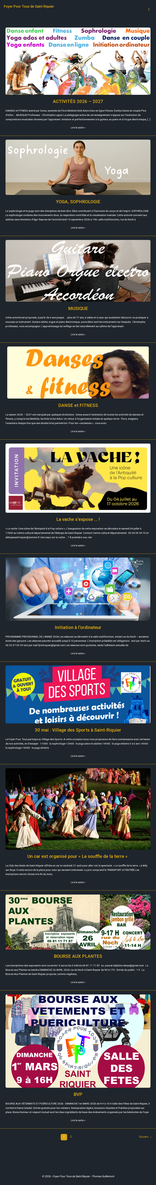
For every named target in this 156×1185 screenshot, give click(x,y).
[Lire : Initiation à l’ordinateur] (78, 589)
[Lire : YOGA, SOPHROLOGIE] (78, 167)
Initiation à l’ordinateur (78, 627)
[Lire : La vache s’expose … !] (78, 478)
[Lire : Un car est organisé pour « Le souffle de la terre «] (78, 809)
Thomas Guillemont (103, 1176)
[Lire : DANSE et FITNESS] (78, 372)
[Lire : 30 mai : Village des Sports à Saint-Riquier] (78, 694)
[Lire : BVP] (78, 1041)
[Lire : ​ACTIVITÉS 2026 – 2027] (78, 61)
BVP (78, 1094)
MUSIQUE (78, 308)
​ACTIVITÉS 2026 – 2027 (78, 101)
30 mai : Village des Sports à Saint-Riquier (78, 730)
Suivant (145, 1136)
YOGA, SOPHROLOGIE (78, 201)
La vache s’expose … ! (78, 519)
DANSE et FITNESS (78, 405)
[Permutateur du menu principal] (149, 9)
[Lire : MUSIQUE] (78, 271)
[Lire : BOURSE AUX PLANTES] (78, 922)
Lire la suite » (78, 127)
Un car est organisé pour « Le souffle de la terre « (78, 856)
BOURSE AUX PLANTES (78, 956)
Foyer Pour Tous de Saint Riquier (29, 6)
